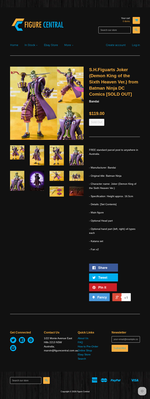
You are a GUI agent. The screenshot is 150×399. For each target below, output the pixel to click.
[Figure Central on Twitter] (13, 340)
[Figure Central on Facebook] (22, 340)
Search (82, 358)
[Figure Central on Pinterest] (31, 340)
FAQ (80, 342)
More (68, 45)
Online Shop (85, 350)
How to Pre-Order (88, 346)
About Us (83, 338)
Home (14, 45)
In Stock (30, 45)
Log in (136, 45)
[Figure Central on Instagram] (13, 348)
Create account (116, 45)
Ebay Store (51, 45)
